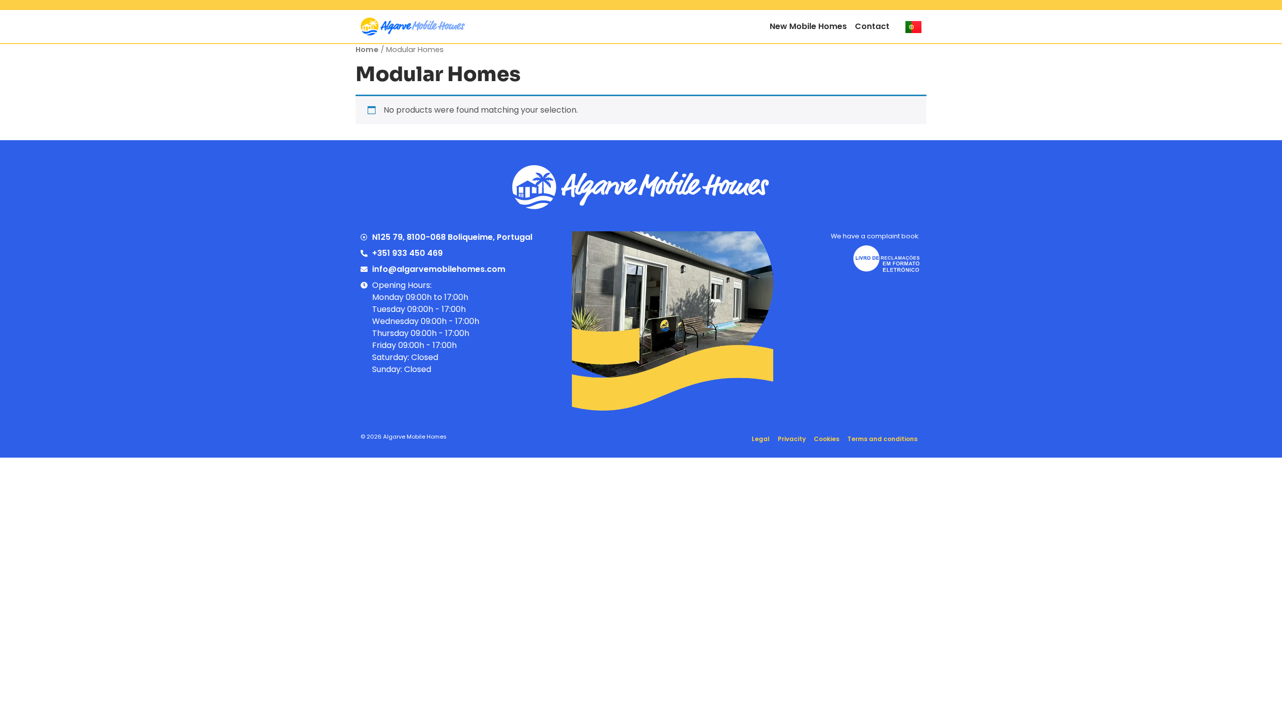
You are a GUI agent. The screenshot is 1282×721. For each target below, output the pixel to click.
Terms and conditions (882, 439)
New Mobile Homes (808, 26)
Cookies (826, 439)
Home (367, 50)
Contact (872, 26)
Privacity (792, 439)
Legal (761, 439)
